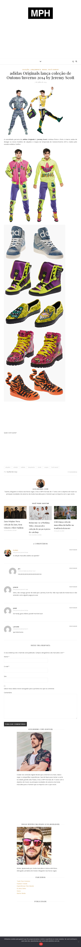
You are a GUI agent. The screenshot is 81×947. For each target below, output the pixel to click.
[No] (79, 942)
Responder (73, 550)
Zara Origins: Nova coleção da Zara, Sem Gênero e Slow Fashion (14, 524)
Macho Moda (21, 893)
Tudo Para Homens (23, 881)
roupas (46, 467)
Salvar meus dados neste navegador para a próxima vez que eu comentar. (29, 689)
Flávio (15, 550)
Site (5, 676)
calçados (7, 467)
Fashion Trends (22, 884)
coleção (25, 69)
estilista (23, 467)
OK (41, 944)
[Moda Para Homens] (40, 13)
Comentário (8, 693)
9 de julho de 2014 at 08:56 (20, 610)
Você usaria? (54, 467)
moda (44, 69)
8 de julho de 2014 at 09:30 (20, 552)
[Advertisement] (40, 43)
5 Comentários (72, 472)
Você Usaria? (53, 69)
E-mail (6, 666)
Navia (19, 891)
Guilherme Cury (12, 472)
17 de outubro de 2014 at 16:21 (27, 571)
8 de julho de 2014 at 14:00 (20, 589)
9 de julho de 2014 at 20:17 (20, 629)
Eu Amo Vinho (21, 888)
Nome (6, 657)
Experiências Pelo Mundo (25, 886)
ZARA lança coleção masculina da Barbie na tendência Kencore (64, 525)
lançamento (36, 69)
